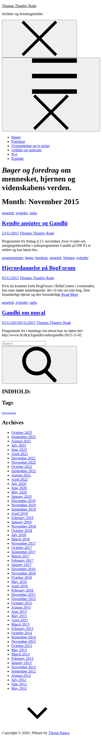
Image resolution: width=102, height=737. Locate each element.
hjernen (68, 258)
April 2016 (19, 586)
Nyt (14, 154)
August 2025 (21, 441)
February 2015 (22, 629)
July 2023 (18, 445)
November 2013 (23, 641)
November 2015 (23, 599)
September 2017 (23, 552)
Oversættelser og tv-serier (30, 146)
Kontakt (17, 159)
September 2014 (23, 637)
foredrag (41, 258)
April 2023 (19, 454)
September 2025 (23, 437)
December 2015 (23, 595)
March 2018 (20, 539)
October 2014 (21, 633)
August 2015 (21, 607)
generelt (8, 213)
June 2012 (19, 684)
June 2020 (19, 488)
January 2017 (21, 565)
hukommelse (9, 413)
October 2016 (21, 577)
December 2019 (23, 501)
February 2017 (22, 560)
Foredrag (18, 141)
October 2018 (21, 531)
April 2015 (19, 620)
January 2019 (21, 522)
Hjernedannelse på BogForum (38, 268)
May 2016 (19, 582)
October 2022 (21, 467)
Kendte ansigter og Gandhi (35, 223)
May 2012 (19, 688)
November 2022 (23, 462)
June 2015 (19, 612)
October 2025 (21, 433)
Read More (69, 294)
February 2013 (22, 658)
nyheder (22, 213)
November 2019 (23, 505)
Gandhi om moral (23, 313)
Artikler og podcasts (26, 150)
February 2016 (22, 590)
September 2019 (23, 509)
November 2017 (23, 543)
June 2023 (19, 450)
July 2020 (18, 484)
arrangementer (12, 258)
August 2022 (21, 475)
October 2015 (21, 603)
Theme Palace (59, 733)
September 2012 (23, 671)
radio (33, 213)
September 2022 (23, 471)
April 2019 (19, 514)
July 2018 (18, 535)
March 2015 (20, 624)
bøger (29, 258)
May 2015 (19, 616)
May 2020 (19, 492)
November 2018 (23, 526)
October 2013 (21, 646)
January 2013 (21, 663)
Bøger (16, 137)
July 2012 (18, 680)
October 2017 (21, 548)
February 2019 (22, 518)
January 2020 (21, 496)
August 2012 (21, 676)
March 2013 (20, 654)
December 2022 (23, 458)
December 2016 (23, 569)
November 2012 (23, 667)
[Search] (39, 365)
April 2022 (19, 479)
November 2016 (23, 573)
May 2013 (19, 650)
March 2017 (20, 556)
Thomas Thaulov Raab (19, 6)
